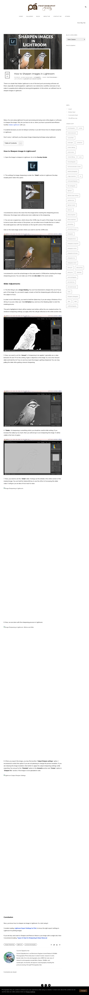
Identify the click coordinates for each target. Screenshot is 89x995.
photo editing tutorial (72, 229)
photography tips (71, 258)
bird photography (71, 128)
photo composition (71, 214)
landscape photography (73, 181)
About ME (46, 16)
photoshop (79, 272)
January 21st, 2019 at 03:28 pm (32, 79)
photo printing (79, 267)
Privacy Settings (30, 992)
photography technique (73, 253)
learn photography (71, 185)
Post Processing (52, 77)
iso (80, 176)
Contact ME (57, 16)
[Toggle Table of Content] (19, 143)
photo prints (70, 272)
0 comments (37, 77)
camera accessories (72, 133)
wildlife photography (72, 306)
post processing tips (30, 944)
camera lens (79, 142)
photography (70, 234)
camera (80, 128)
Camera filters (71, 137)
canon (80, 157)
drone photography (72, 161)
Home (21, 16)
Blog (38, 16)
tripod (75, 301)
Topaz (69, 301)
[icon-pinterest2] (46, 985)
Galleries (29, 16)
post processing (71, 282)
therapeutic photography (73, 296)
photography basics (72, 238)
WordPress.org (72, 118)
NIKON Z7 (70, 210)
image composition (72, 176)
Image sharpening (9, 944)
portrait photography (72, 277)
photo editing (70, 224)
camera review (71, 152)
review (69, 291)
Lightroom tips (71, 200)
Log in (70, 109)
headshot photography (72, 171)
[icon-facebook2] (42, 985)
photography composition (73, 243)
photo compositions (72, 219)
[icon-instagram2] (49, 985)
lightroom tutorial (71, 205)
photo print (70, 267)
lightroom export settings (73, 195)
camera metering (71, 147)
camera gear (70, 142)
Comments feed (73, 115)
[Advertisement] (33, 106)
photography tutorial (72, 262)
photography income (72, 248)
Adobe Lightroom (14, 125)
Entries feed (71, 112)
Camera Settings (71, 157)
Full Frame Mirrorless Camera (74, 166)
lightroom (19, 944)
